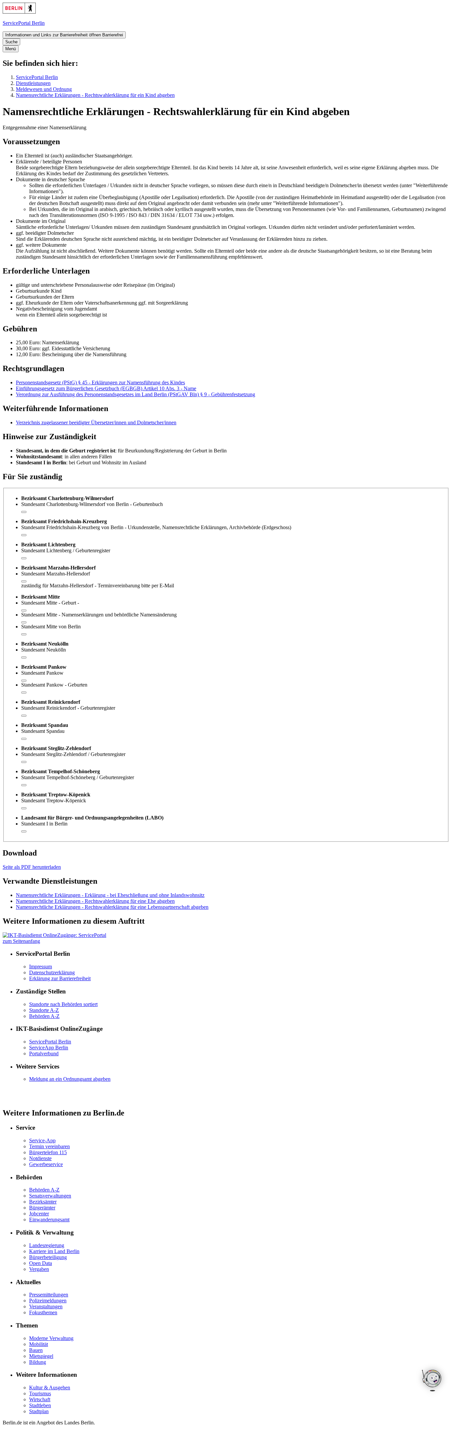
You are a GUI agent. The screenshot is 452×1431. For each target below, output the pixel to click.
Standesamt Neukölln (43, 649)
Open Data (40, 1263)
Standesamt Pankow (42, 673)
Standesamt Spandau (43, 731)
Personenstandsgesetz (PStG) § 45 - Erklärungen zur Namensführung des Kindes (100, 382)
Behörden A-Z (44, 1016)
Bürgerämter (42, 1207)
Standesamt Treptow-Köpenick (53, 800)
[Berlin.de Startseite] (19, 12)
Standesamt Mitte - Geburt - (50, 603)
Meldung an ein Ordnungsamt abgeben (70, 1079)
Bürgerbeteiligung (48, 1257)
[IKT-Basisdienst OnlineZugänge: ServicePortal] (54, 935)
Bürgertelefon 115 (48, 1152)
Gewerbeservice (46, 1164)
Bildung (37, 1362)
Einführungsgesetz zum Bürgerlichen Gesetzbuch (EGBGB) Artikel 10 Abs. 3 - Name (106, 388)
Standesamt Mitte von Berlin (51, 626)
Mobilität (38, 1344)
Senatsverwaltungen (50, 1196)
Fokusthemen (43, 1312)
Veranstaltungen (46, 1306)
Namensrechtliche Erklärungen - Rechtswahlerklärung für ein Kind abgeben (95, 95)
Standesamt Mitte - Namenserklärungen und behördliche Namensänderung (99, 614)
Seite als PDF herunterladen (32, 867)
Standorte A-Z (44, 1010)
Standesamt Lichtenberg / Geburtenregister (65, 550)
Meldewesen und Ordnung (44, 89)
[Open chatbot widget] (432, 1381)
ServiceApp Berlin (48, 1047)
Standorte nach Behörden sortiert (63, 1004)
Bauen (36, 1350)
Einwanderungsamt (49, 1219)
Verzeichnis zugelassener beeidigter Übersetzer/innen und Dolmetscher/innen (96, 422)
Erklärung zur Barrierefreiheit (60, 978)
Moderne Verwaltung (51, 1338)
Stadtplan (39, 1411)
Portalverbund (44, 1053)
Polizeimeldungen (48, 1300)
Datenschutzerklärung (52, 972)
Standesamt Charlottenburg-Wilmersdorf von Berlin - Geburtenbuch (92, 504)
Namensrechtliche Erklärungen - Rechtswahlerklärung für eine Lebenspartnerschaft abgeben (112, 907)
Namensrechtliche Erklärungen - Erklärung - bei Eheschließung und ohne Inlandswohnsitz (110, 895)
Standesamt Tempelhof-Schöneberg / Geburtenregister (77, 777)
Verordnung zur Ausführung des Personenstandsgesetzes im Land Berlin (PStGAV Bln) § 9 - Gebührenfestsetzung (135, 394)
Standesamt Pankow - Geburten (54, 685)
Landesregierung (46, 1245)
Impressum (40, 966)
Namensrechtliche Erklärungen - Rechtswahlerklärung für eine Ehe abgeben (95, 901)
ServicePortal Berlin (37, 77)
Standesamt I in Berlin (44, 823)
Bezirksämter (43, 1201)
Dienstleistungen (33, 83)
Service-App (42, 1140)
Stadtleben (40, 1405)
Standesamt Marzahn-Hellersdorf (55, 573)
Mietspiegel (41, 1356)
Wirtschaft (39, 1399)
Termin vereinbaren (49, 1146)
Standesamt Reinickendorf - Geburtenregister (68, 708)
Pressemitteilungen (48, 1294)
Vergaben (39, 1269)
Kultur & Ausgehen (49, 1387)
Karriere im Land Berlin (54, 1251)
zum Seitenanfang (21, 941)
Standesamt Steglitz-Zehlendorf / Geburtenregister (73, 754)
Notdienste (40, 1158)
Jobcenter (39, 1213)
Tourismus (40, 1393)
